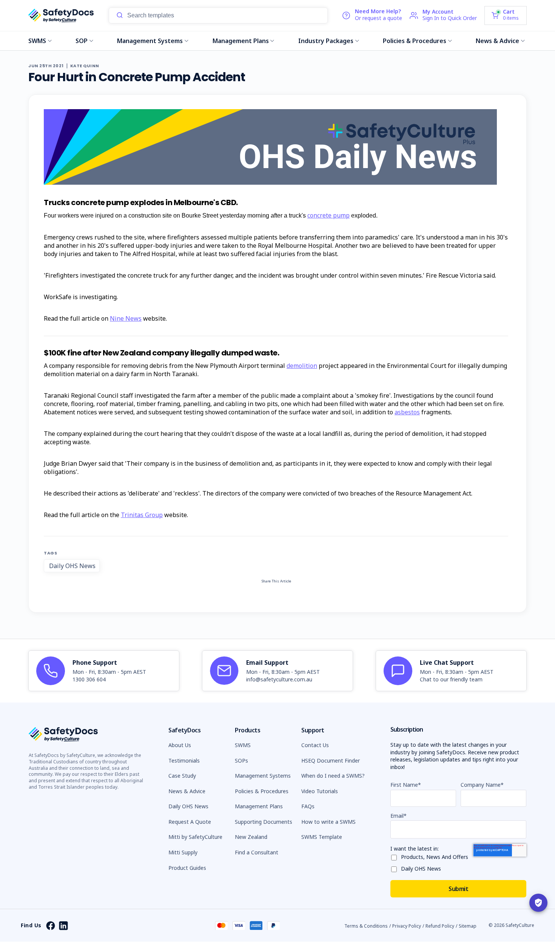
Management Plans (241, 41)
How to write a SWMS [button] (328, 821)
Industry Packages (325, 41)
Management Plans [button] (259, 806)
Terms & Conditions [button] (366, 926)
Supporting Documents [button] (263, 821)
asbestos (407, 412)
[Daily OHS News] (395, 868)
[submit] (119, 15)
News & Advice (497, 41)
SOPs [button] (241, 760)
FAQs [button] (307, 806)
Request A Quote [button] (189, 821)
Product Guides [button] (187, 867)
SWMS (37, 41)
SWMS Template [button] (321, 836)
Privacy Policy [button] (406, 926)
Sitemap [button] (467, 926)
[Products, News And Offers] (395, 856)
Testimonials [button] (184, 760)
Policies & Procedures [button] (261, 791)
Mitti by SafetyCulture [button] (195, 836)
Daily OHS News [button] (188, 806)
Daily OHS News (72, 566)
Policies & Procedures (414, 41)
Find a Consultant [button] (256, 852)
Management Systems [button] (263, 775)
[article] (103, 670)
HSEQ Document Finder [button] (330, 760)
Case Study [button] (182, 775)
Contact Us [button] (315, 745)
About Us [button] (179, 745)
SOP (82, 41)
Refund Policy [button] (440, 926)
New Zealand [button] (251, 836)
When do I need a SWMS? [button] (333, 775)
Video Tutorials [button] (319, 791)
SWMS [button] (243, 745)
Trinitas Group (142, 515)
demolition (302, 365)
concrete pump (328, 215)
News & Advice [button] (186, 791)
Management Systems (150, 41)
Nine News (126, 318)
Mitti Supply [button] (182, 852)
